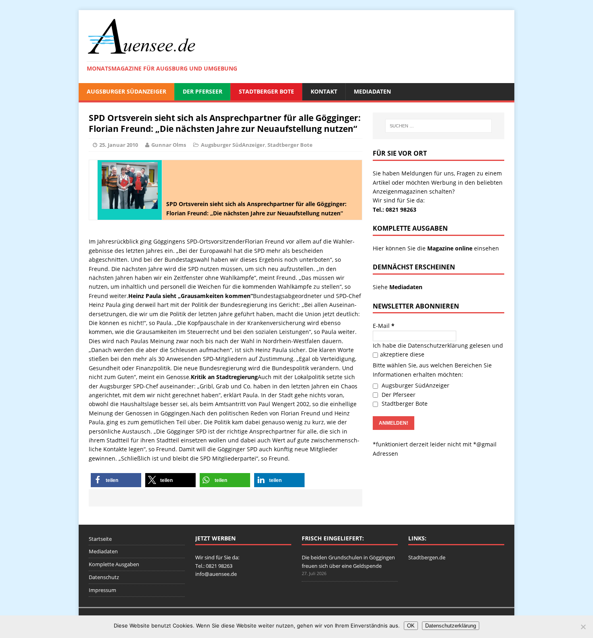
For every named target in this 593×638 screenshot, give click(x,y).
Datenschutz (104, 577)
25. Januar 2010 (118, 144)
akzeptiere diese (402, 354)
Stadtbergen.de (426, 557)
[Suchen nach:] (438, 126)
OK (411, 626)
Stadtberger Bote (266, 91)
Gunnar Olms (168, 144)
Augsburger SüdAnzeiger (126, 91)
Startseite (100, 538)
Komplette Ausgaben (114, 564)
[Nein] (583, 627)
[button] (116, 480)
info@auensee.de (216, 574)
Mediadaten (372, 91)
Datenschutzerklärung (438, 345)
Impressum (102, 590)
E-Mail (384, 325)
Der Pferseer (202, 91)
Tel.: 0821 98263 (394, 209)
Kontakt (324, 91)
